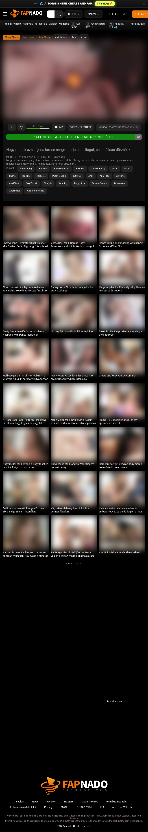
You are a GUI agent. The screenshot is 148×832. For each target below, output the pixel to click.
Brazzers (68, 801)
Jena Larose (28, 37)
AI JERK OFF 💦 (116, 25)
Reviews (51, 801)
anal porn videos (35, 190)
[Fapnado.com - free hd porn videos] (26, 14)
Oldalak (53, 23)
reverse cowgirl (99, 183)
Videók (17, 23)
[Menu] (5, 14)
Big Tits (26, 176)
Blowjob (48, 183)
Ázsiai (84, 37)
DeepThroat (31, 183)
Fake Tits (80, 168)
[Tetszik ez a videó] (12, 127)
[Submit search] (59, 14)
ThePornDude (137, 23)
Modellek (64, 23)
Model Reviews (89, 801)
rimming (62, 183)
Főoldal (7, 23)
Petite (127, 168)
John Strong (44, 37)
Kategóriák (40, 23)
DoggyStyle (79, 183)
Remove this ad (74, 564)
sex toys (120, 176)
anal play (104, 176)
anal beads (14, 190)
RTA (102, 807)
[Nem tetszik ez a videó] (21, 127)
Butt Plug (77, 176)
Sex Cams (75, 25)
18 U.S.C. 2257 (83, 807)
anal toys (14, 183)
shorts (12, 176)
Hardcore (40, 176)
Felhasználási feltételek (23, 807)
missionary (119, 183)
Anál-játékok (61, 37)
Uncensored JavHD (95, 25)
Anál (74, 37)
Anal (90, 176)
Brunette (43, 168)
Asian (114, 168)
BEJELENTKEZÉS (117, 14)
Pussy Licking (59, 176)
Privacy (48, 807)
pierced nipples (61, 168)
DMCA (64, 807)
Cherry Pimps (11, 37)
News (35, 801)
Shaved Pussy (98, 168)
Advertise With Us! (122, 807)
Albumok (28, 23)
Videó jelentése (81, 127)
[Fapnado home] (74, 794)
